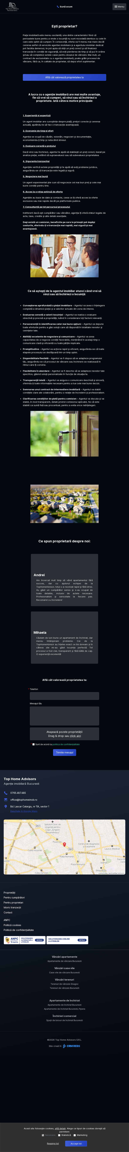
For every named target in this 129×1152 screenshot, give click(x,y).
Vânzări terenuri (64, 979)
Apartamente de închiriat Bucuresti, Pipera (64, 1009)
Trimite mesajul (64, 752)
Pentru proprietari (13, 902)
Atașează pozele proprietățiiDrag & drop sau (64, 734)
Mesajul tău (36, 703)
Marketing (82, 1135)
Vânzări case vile (64, 968)
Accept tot (76, 1143)
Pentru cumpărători (14, 897)
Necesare (50, 1135)
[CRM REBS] (71, 1046)
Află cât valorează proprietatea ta (64, 77)
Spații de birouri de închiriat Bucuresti (64, 1020)
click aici (75, 736)
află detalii (60, 1128)
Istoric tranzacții (12, 907)
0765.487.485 (18, 792)
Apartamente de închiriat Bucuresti (64, 1005)
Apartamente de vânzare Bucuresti (65, 961)
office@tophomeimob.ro (23, 799)
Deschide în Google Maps (23, 811)
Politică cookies (12, 925)
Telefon (34, 689)
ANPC (7, 920)
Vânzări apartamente (64, 956)
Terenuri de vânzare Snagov (64, 984)
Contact (8, 912)
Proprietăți (9, 892)
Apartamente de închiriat (64, 1000)
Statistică (66, 1135)
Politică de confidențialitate (19, 930)
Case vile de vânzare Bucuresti (64, 972)
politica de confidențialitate (66, 744)
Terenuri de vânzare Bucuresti (64, 988)
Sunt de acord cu (57, 744)
